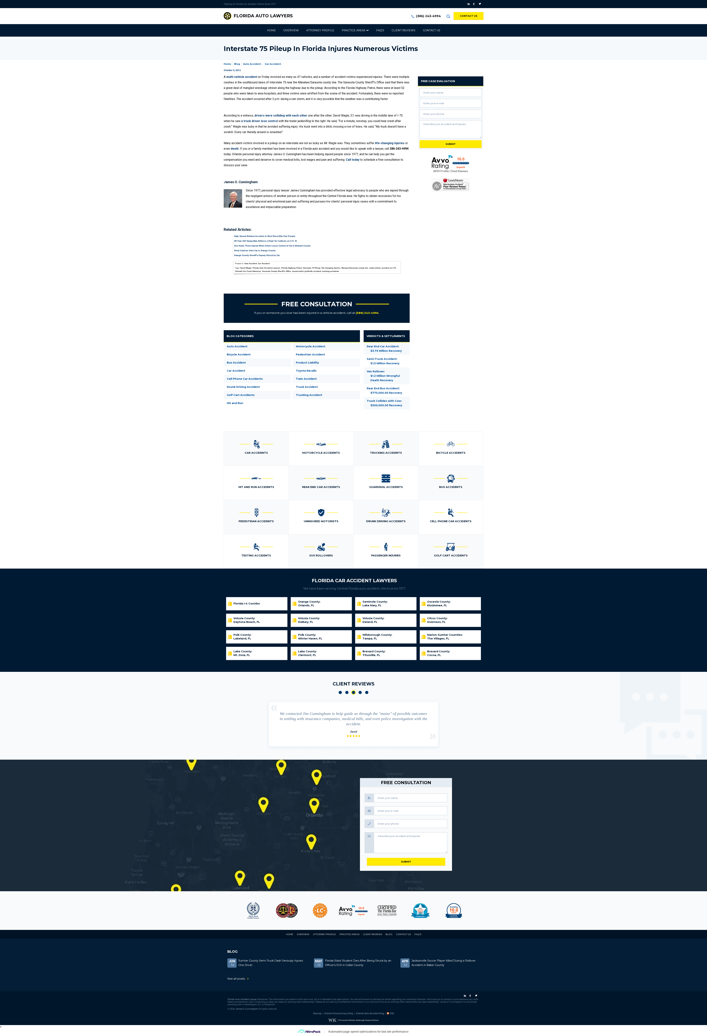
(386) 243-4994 (428, 16)
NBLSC (253, 910)
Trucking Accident (309, 395)
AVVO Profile (441, 171)
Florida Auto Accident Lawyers (266, 268)
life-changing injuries (389, 143)
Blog (237, 64)
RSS (392, 1013)
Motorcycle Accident (310, 346)
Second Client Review (347, 692)
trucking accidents (330, 271)
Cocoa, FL (434, 655)
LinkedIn (469, 4)
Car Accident (273, 64)
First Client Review (340, 692)
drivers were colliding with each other (280, 115)
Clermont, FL (307, 655)
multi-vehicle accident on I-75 (382, 268)
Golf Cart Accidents (241, 395)
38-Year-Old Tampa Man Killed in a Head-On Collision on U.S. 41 (265, 241)
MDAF (287, 910)
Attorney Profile (320, 30)
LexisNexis (450, 185)
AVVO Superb (454, 910)
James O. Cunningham (246, 1009)
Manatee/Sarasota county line (355, 268)
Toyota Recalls (306, 370)
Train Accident (306, 378)
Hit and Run (235, 403)
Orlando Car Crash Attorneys (248, 271)
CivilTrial (387, 910)
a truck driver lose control (259, 121)
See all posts (236, 978)
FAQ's (380, 30)
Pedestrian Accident (310, 354)
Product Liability (307, 362)
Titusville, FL (371, 655)
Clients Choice (420, 910)
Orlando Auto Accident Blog (370, 1013)
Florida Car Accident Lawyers (354, 580)
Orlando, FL (306, 605)
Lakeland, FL (242, 638)
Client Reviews (403, 30)
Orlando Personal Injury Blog (338, 1013)
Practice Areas (353, 30)
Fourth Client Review (360, 692)
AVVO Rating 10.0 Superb (450, 162)
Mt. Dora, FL (241, 655)
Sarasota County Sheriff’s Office (276, 271)
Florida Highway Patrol (291, 268)
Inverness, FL (436, 622)
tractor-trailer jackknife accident (306, 271)
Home (271, 30)
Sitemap (317, 1013)
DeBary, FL (305, 622)
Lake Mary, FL (372, 605)
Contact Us (468, 15)
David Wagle (246, 268)
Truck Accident (307, 387)
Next (433, 736)
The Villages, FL (438, 638)
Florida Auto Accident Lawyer (241, 999)
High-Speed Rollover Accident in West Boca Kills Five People (264, 236)
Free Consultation (316, 304)
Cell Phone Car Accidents (245, 378)
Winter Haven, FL (310, 638)
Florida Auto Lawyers (263, 15)
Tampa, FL (370, 638)
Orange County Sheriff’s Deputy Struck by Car (257, 255)
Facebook (474, 4)
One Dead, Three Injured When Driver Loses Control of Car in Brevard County (272, 246)
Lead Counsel (320, 910)
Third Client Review (353, 692)
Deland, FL (370, 622)
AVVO (353, 910)
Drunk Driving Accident (243, 387)
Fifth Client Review (367, 692)
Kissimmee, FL (437, 605)
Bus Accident (236, 362)
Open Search (448, 16)
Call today (352, 159)
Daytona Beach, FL (246, 622)
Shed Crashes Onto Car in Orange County (254, 250)
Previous (274, 707)
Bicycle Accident (239, 354)
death (235, 148)
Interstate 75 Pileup (311, 268)
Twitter (480, 4)
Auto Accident (252, 64)
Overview (291, 30)
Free (438, 81)
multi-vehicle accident (241, 77)
